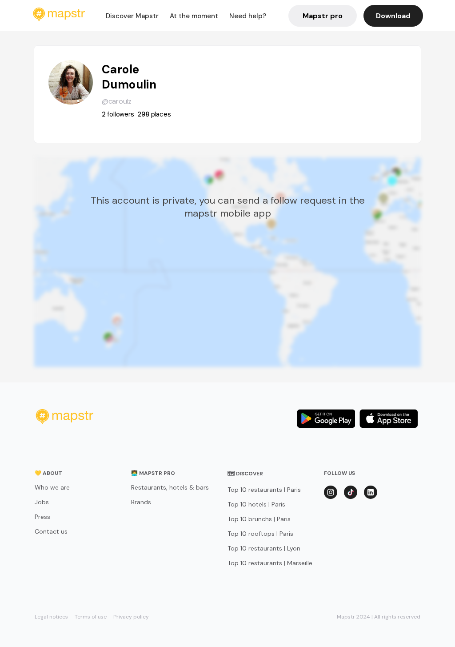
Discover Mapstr (132, 16)
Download (393, 15)
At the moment (194, 16)
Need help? (247, 16)
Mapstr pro (323, 15)
